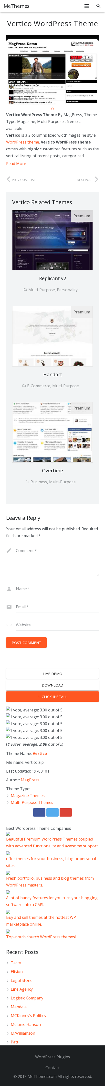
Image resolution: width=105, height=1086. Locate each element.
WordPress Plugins (52, 1057)
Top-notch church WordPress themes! (41, 937)
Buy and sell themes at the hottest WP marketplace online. (41, 921)
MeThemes (17, 6)
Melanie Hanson (26, 1024)
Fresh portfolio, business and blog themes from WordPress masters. (50, 881)
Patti (15, 1042)
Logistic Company (27, 998)
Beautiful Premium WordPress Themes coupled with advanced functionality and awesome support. (52, 842)
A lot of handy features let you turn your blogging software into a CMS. (52, 901)
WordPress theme (22, 142)
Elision (17, 971)
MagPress (30, 780)
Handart (52, 374)
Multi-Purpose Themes (32, 802)
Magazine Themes (28, 795)
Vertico (40, 753)
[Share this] (39, 812)
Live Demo (52, 673)
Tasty (16, 962)
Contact (52, 1067)
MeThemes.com (42, 1076)
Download (52, 685)
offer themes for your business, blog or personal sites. (51, 862)
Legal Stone (21, 980)
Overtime (52, 470)
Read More (16, 163)
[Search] (99, 6)
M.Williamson (23, 1033)
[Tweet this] (52, 812)
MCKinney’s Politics (28, 1015)
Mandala (19, 1006)
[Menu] (87, 6)
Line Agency (22, 989)
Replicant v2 (52, 278)
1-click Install (52, 696)
